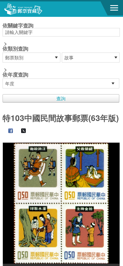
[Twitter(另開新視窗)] (20, 131)
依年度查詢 (15, 74)
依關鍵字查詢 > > (18, 50)
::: (4, 19)
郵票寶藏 (35, 9)
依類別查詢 (15, 48)
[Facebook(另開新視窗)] (8, 131)
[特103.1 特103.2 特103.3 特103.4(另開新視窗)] (61, 203)
